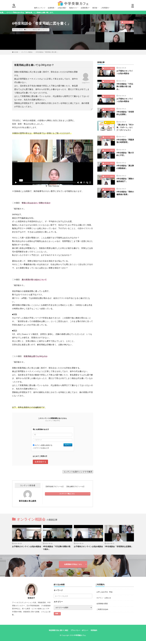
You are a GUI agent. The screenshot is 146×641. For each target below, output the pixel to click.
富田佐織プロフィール (54, 486)
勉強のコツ (73, 8)
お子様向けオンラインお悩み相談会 (125, 72)
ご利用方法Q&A (102, 609)
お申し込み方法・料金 (105, 592)
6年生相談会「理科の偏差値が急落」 (125, 193)
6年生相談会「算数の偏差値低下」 (125, 180)
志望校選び (85, 8)
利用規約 (94, 630)
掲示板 (94, 8)
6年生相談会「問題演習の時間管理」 (125, 141)
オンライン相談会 (31, 29)
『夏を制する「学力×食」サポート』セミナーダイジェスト (125, 127)
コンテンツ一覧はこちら (67, 493)
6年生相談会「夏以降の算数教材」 (125, 167)
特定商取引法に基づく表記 (58, 630)
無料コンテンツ (39, 8)
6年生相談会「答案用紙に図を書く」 (47, 52)
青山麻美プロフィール (75, 486)
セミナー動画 (110, 122)
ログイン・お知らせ (104, 598)
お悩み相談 (62, 8)
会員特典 (51, 8)
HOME (16, 52)
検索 (56, 613)
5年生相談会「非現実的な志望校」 (125, 113)
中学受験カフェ (80, 635)
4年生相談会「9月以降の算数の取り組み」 (125, 86)
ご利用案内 (105, 8)
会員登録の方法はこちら (73, 564)
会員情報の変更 (102, 603)
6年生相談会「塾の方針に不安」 (125, 154)
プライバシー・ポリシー (79, 630)
